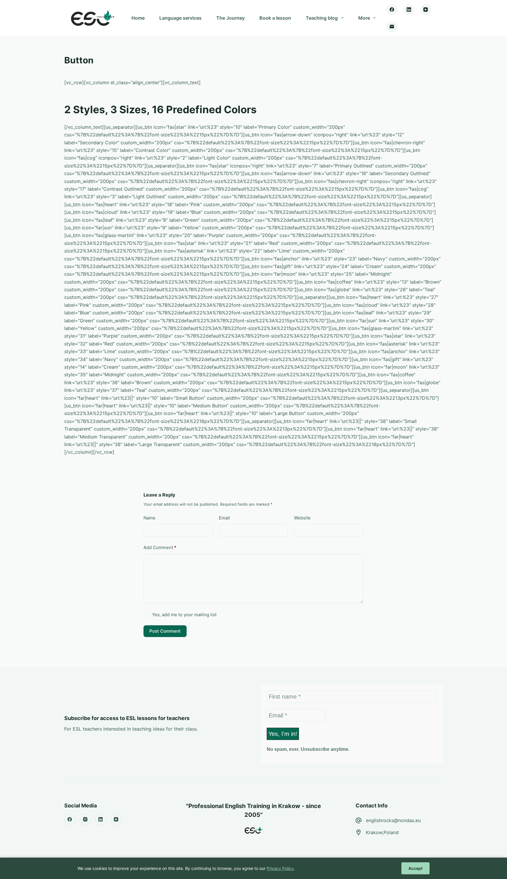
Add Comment (159, 547)
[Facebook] (392, 9)
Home (138, 18)
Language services (180, 18)
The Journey (230, 18)
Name (149, 518)
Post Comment (165, 631)
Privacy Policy (280, 868)
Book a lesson (275, 18)
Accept (415, 868)
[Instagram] (85, 819)
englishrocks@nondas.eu (393, 820)
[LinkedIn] (409, 9)
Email (224, 518)
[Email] (392, 26)
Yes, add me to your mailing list (184, 614)
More (364, 18)
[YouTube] (425, 9)
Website (302, 518)
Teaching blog (322, 18)
